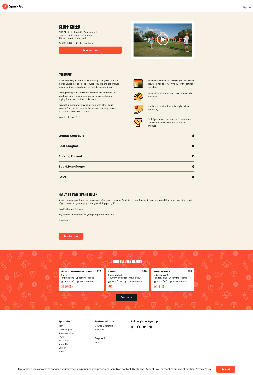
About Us (63, 344)
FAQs (61, 336)
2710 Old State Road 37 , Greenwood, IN (78, 32)
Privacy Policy (203, 369)
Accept (226, 369)
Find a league (65, 329)
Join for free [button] (90, 50)
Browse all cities (67, 333)
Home (62, 325)
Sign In (247, 7)
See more (126, 297)
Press (61, 351)
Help (97, 342)
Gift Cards (64, 340)
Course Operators (104, 325)
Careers (63, 347)
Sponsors (99, 329)
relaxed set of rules (84, 83)
